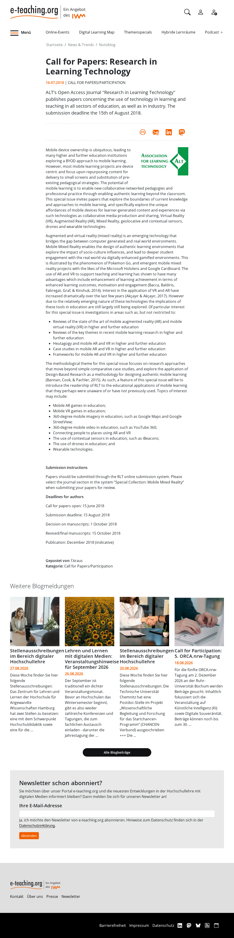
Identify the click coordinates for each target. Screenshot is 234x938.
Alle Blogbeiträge (117, 752)
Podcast (212, 32)
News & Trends (81, 44)
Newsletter (70, 896)
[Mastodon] (189, 925)
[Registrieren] (214, 11)
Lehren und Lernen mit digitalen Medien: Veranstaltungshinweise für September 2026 (92, 659)
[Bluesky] (199, 925)
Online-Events (57, 32)
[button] (28, 33)
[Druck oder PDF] (142, 132)
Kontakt (17, 896)
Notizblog (107, 44)
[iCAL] (216, 925)
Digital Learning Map (96, 32)
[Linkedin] (180, 925)
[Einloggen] (200, 11)
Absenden (29, 835)
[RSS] (208, 925)
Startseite (54, 44)
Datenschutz (163, 925)
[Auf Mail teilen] (155, 132)
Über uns (35, 896)
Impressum (139, 925)
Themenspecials (138, 32)
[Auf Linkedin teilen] (168, 132)
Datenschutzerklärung (37, 826)
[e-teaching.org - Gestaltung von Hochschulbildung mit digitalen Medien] (47, 9)
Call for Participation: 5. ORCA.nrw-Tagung (198, 653)
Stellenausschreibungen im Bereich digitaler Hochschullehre (37, 656)
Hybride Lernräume (178, 32)
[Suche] (187, 11)
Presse (52, 896)
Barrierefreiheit (112, 925)
